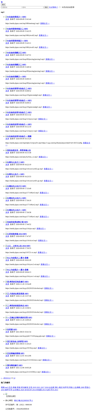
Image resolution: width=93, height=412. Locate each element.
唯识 (61, 387)
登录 (46, 7)
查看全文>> (45, 23)
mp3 (7, 387)
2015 (56, 390)
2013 (44, 390)
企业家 (52, 387)
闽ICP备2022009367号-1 (23, 400)
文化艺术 (28, 390)
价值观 (39, 390)
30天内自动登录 (67, 7)
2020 (22, 390)
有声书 (66, 387)
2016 (3, 390)
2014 (34, 390)
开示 (52, 390)
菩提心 (87, 387)
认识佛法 (16, 390)
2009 (83, 387)
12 (10, 378)
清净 (7, 19)
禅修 (15, 387)
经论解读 (25, 387)
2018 (47, 387)
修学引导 (9, 390)
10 (6, 378)
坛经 (48, 390)
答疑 (19, 387)
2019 (35, 387)
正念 (11, 387)
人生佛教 (77, 387)
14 (14, 378)
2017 (43, 387)
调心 (57, 387)
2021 (39, 387)
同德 (71, 387)
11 (8, 378)
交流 (31, 387)
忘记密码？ (53, 7)
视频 (3, 387)
